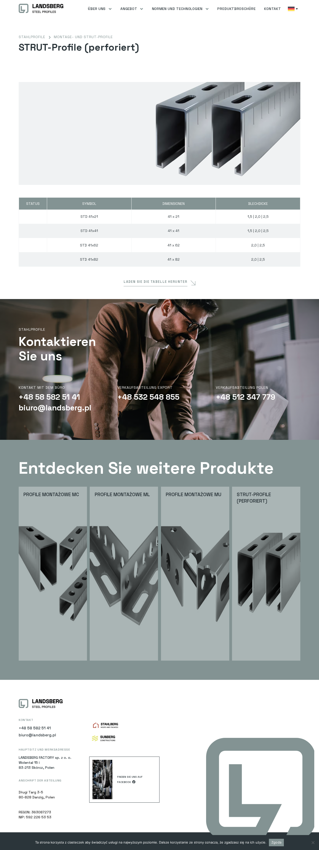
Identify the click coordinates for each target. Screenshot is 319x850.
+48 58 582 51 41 (49, 397)
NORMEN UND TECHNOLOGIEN (177, 8)
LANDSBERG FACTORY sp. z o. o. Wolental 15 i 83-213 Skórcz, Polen (45, 762)
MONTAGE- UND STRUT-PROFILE (83, 37)
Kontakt (272, 8)
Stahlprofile (32, 37)
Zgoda (276, 842)
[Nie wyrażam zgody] (312, 842)
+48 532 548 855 (148, 397)
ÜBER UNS (97, 8)
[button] (100, 9)
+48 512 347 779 (245, 397)
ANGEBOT (128, 8)
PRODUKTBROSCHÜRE (236, 8)
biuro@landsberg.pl (55, 407)
